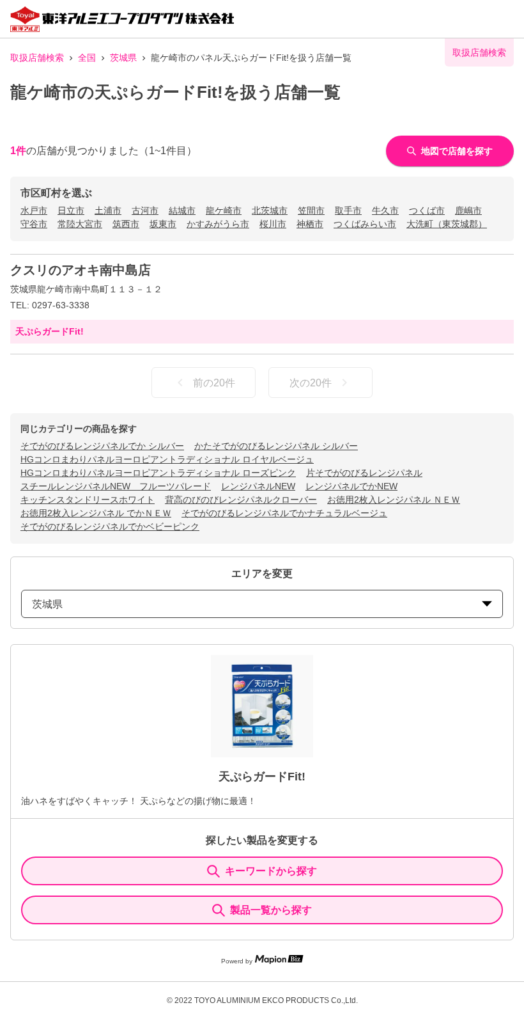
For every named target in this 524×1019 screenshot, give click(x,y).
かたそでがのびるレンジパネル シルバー (276, 446)
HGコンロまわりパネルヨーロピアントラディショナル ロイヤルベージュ (167, 459)
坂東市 (163, 224)
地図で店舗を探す (457, 151)
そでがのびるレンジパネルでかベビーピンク (109, 526)
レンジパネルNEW (258, 486)
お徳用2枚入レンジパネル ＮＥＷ (393, 499)
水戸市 (33, 210)
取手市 (348, 210)
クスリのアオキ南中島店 (80, 270)
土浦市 (108, 210)
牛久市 (385, 210)
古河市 (145, 210)
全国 (87, 57)
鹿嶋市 (468, 210)
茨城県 (123, 57)
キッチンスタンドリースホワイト (87, 499)
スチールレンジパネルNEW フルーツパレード (115, 486)
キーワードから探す (271, 870)
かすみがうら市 (218, 224)
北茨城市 (270, 210)
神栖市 (310, 224)
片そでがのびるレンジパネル (364, 473)
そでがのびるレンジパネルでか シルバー (102, 446)
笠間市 (311, 210)
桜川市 (272, 224)
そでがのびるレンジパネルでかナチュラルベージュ (284, 513)
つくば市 (427, 210)
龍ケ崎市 (224, 210)
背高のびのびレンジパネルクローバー (241, 499)
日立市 (71, 210)
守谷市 (33, 224)
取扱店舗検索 (37, 57)
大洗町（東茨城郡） (446, 224)
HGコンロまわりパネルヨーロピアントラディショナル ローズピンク (158, 473)
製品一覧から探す (271, 909)
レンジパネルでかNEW (351, 486)
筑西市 (125, 224)
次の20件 (310, 382)
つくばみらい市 (365, 224)
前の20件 (214, 382)
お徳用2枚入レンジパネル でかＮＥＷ (95, 513)
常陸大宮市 (80, 224)
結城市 (182, 210)
